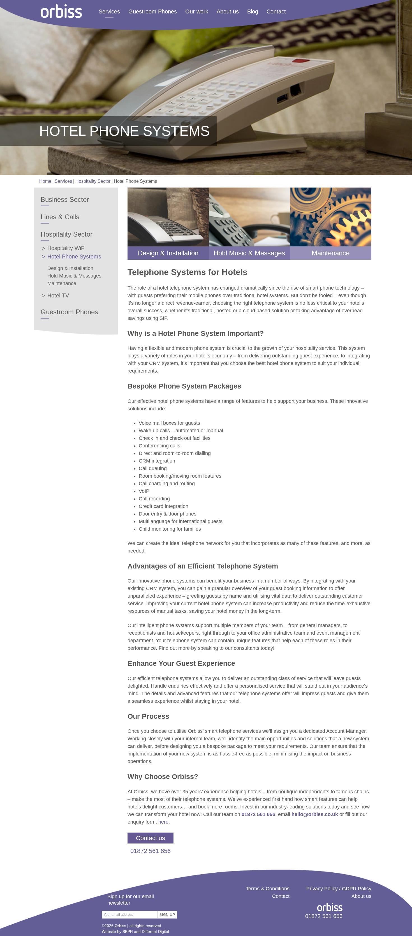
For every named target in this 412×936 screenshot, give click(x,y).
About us (228, 12)
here (163, 822)
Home (45, 181)
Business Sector (65, 199)
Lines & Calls (60, 217)
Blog (252, 12)
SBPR (127, 931)
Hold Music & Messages (74, 276)
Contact (276, 12)
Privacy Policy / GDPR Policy (338, 888)
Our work (196, 12)
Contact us (150, 838)
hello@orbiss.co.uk (314, 814)
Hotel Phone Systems (74, 256)
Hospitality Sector (92, 181)
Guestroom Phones (152, 12)
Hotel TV (58, 295)
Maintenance (61, 283)
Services (109, 12)
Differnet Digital (155, 931)
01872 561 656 (150, 850)
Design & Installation (70, 268)
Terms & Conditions (268, 888)
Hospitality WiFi (66, 248)
